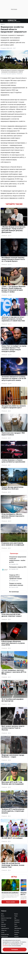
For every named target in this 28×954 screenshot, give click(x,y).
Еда (15, 918)
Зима (2, 922)
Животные (3, 920)
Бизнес (16, 913)
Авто (2, 913)
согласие (5, 945)
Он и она (16, 930)
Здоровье (16, 920)
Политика (16, 932)
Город (15, 915)
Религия (16, 936)
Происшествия (5, 934)
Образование (17, 928)
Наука (15, 926)
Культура (3, 924)
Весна (2, 915)
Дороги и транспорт (6, 918)
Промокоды (14, 553)
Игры (14, 877)
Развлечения (4, 936)
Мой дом (3, 926)
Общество (3, 930)
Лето (15, 924)
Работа (3, 24)
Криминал (16, 922)
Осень (2, 932)
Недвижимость (5, 928)
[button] (14, 560)
